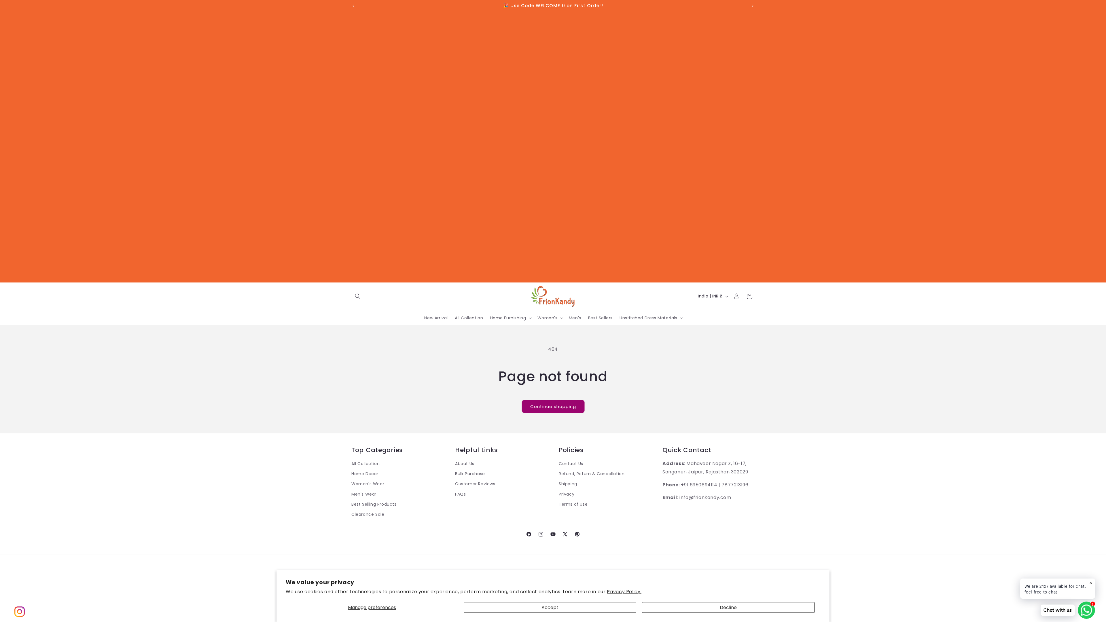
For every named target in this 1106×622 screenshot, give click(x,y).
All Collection (365, 463)
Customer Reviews (475, 484)
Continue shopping (553, 406)
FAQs (460, 494)
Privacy (566, 494)
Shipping (568, 484)
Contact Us (571, 463)
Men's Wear (363, 494)
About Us (464, 463)
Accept (549, 607)
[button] (357, 296)
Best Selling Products (374, 504)
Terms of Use (573, 504)
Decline (728, 607)
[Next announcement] (752, 5)
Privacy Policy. (624, 591)
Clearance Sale (367, 514)
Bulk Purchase (470, 474)
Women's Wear (367, 484)
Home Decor (364, 474)
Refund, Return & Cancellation (591, 474)
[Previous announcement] (353, 5)
